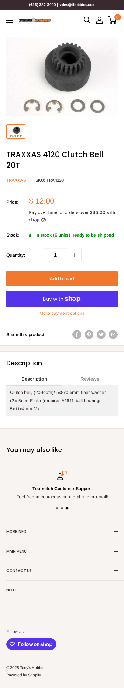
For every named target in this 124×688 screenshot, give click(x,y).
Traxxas (16, 180)
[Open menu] (9, 20)
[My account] (99, 20)
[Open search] (87, 20)
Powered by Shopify (23, 675)
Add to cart (62, 278)
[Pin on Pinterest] (89, 334)
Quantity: (15, 255)
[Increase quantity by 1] (74, 255)
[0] (112, 20)
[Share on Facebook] (76, 334)
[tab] (34, 379)
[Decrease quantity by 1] (36, 255)
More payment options (62, 313)
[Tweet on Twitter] (101, 334)
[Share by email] (113, 334)
